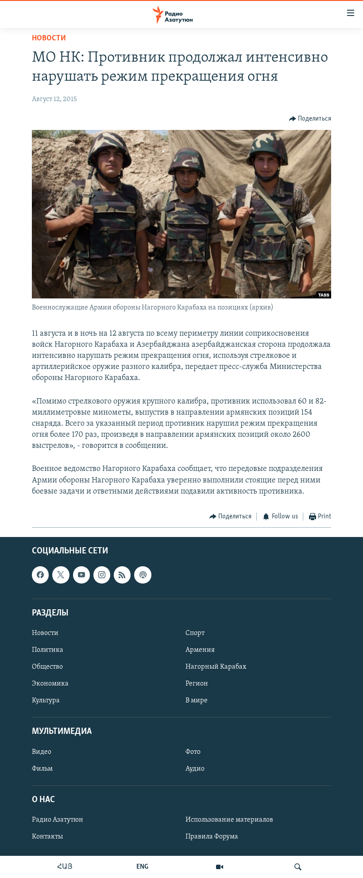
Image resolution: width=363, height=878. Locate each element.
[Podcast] (142, 574)
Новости (49, 39)
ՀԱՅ (65, 866)
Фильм (42, 768)
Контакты (47, 836)
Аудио (195, 768)
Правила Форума (211, 836)
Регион (196, 683)
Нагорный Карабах (215, 666)
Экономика (50, 683)
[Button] (310, 119)
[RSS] (122, 574)
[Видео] (219, 867)
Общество (47, 666)
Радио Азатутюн (57, 819)
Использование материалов (229, 819)
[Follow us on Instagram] (101, 574)
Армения (200, 650)
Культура (46, 700)
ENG (142, 866)
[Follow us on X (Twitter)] (60, 574)
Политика (47, 650)
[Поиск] (298, 867)
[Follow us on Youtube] (81, 574)
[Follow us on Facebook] (40, 574)
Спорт (195, 632)
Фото (193, 751)
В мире (196, 700)
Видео (41, 751)
